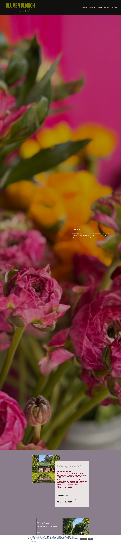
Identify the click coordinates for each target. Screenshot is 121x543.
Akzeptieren (83, 538)
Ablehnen (90, 538)
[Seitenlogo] (21, 13)
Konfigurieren (33, 541)
